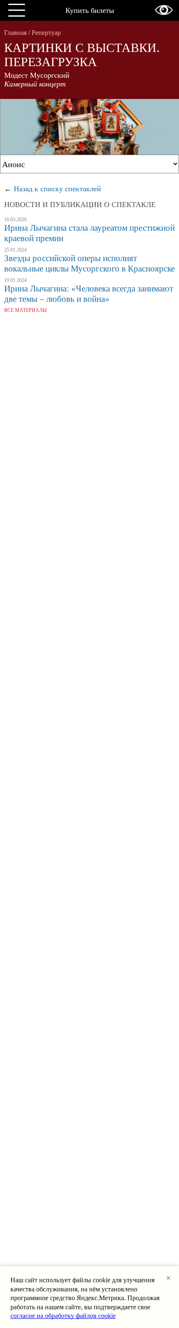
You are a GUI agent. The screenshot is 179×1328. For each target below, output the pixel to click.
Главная (15, 32)
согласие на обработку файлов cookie (63, 1315)
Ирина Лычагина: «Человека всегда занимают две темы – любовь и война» (88, 294)
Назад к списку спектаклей (57, 189)
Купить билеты (89, 10)
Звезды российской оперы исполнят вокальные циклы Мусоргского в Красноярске (89, 263)
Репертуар (46, 32)
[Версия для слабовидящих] (164, 10)
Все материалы (25, 310)
